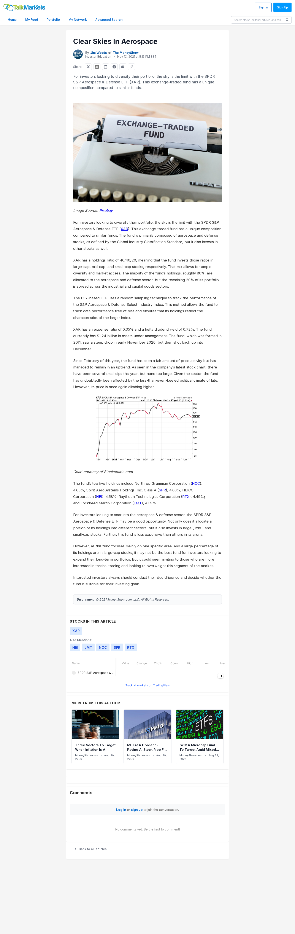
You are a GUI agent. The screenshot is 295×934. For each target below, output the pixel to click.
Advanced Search (109, 19)
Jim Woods (98, 52)
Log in (121, 810)
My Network (77, 19)
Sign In (263, 7)
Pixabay (106, 210)
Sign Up (282, 7)
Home (12, 19)
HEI (99, 496)
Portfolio (53, 19)
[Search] (287, 19)
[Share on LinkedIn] (105, 66)
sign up (137, 810)
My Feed (31, 19)
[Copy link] (131, 66)
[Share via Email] (122, 66)
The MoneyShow (126, 52)
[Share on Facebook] (114, 66)
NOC (196, 483)
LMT (138, 503)
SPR (162, 490)
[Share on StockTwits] (97, 66)
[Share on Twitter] (88, 66)
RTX (185, 496)
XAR (124, 229)
